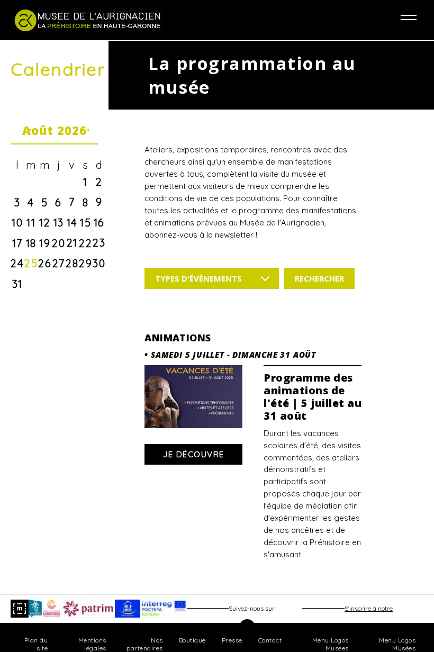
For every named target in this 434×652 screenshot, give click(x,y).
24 (17, 263)
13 (58, 222)
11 (30, 222)
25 (31, 263)
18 (31, 243)
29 (85, 263)
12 (44, 222)
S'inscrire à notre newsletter (369, 611)
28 (72, 263)
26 (44, 263)
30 (99, 263)
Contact (270, 640)
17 (17, 243)
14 (72, 222)
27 (58, 263)
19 (44, 243)
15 (85, 222)
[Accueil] (115, 20)
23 (99, 242)
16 (99, 222)
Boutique (192, 640)
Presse (232, 640)
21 (72, 242)
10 (17, 222)
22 (85, 243)
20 (58, 243)
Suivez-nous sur (252, 608)
